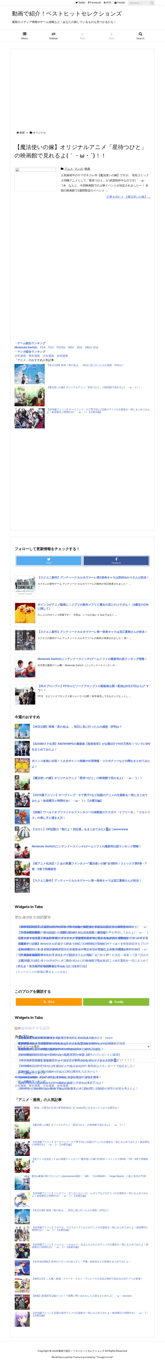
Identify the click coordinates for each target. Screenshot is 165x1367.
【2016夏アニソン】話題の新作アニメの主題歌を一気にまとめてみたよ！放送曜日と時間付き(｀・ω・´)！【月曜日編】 (90, 1314)
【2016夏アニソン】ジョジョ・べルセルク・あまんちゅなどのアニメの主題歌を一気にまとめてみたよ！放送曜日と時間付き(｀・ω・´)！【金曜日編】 (90, 1246)
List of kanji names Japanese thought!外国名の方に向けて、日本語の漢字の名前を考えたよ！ (78, 1088)
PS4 (42, 347)
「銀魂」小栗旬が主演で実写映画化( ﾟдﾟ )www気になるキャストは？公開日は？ (75, 1107)
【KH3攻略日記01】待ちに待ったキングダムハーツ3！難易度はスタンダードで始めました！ (77, 1066)
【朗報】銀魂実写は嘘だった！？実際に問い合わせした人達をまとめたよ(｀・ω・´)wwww (82, 1295)
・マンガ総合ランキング (29, 351)
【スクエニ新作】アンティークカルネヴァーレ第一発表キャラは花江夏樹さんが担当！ (92, 631)
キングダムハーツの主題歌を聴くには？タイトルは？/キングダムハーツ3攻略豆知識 (71, 1043)
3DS (79, 347)
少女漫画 (48, 355)
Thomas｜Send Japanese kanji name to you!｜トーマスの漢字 (58, 1077)
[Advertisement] (82, 86)
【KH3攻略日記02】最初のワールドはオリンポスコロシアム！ (57, 1060)
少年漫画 (20, 355)
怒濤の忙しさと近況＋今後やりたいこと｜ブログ (49, 1071)
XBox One (91, 347)
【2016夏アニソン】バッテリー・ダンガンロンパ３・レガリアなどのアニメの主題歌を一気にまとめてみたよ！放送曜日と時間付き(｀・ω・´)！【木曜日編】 (90, 1194)
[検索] (152, 2)
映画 (87, 168)
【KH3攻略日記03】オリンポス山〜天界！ (45, 1054)
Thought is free (104, 1357)
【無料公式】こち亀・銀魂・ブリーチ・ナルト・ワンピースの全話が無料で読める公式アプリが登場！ (87, 1278)
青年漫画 (34, 355)
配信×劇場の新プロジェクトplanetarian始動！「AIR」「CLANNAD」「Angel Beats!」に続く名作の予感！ (90, 1176)
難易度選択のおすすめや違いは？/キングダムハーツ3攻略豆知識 (59, 1049)
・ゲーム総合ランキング (29, 343)
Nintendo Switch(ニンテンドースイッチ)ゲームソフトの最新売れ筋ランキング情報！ (92, 658)
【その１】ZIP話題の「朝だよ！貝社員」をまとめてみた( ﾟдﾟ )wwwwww (80, 829)
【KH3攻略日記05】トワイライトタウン (43, 1037)
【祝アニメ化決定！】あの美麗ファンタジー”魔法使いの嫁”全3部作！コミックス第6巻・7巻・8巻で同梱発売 (90, 1160)
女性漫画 (62, 355)
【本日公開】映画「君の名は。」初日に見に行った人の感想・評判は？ (85, 365)
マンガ (78, 168)
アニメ (68, 168)
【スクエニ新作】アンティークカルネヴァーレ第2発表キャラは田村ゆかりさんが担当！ (93, 577)
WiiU (71, 347)
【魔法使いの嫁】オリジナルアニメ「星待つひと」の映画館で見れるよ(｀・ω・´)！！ (94, 387)
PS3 (51, 347)
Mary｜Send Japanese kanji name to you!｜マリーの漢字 (55, 1082)
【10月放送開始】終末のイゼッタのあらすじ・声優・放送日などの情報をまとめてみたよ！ (81, 1261)
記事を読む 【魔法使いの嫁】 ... (129, 196)
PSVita (61, 347)
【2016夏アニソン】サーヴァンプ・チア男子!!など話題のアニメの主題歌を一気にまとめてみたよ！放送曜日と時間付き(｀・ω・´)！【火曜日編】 (98, 410)
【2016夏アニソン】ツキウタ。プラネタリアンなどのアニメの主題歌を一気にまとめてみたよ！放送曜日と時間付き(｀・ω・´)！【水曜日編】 (90, 1228)
